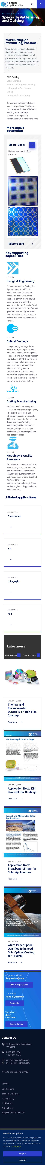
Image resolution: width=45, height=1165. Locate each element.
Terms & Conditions (11, 1093)
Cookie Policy (16, 1146)
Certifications (8, 1089)
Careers (5, 1083)
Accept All (22, 1154)
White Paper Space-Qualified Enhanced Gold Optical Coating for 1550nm (21, 950)
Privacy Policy (8, 1098)
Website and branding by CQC (15, 1072)
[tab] (22, 77)
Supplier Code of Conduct (13, 1112)
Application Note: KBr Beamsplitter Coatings (22, 790)
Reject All (22, 1160)
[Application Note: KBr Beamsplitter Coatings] (22, 756)
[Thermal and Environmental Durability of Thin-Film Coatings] (22, 678)
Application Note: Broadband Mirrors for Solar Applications (22, 868)
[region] (22, 1147)
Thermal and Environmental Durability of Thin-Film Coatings (22, 710)
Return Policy (8, 1108)
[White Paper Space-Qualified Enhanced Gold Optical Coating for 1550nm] (22, 912)
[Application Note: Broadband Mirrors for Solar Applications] (22, 832)
